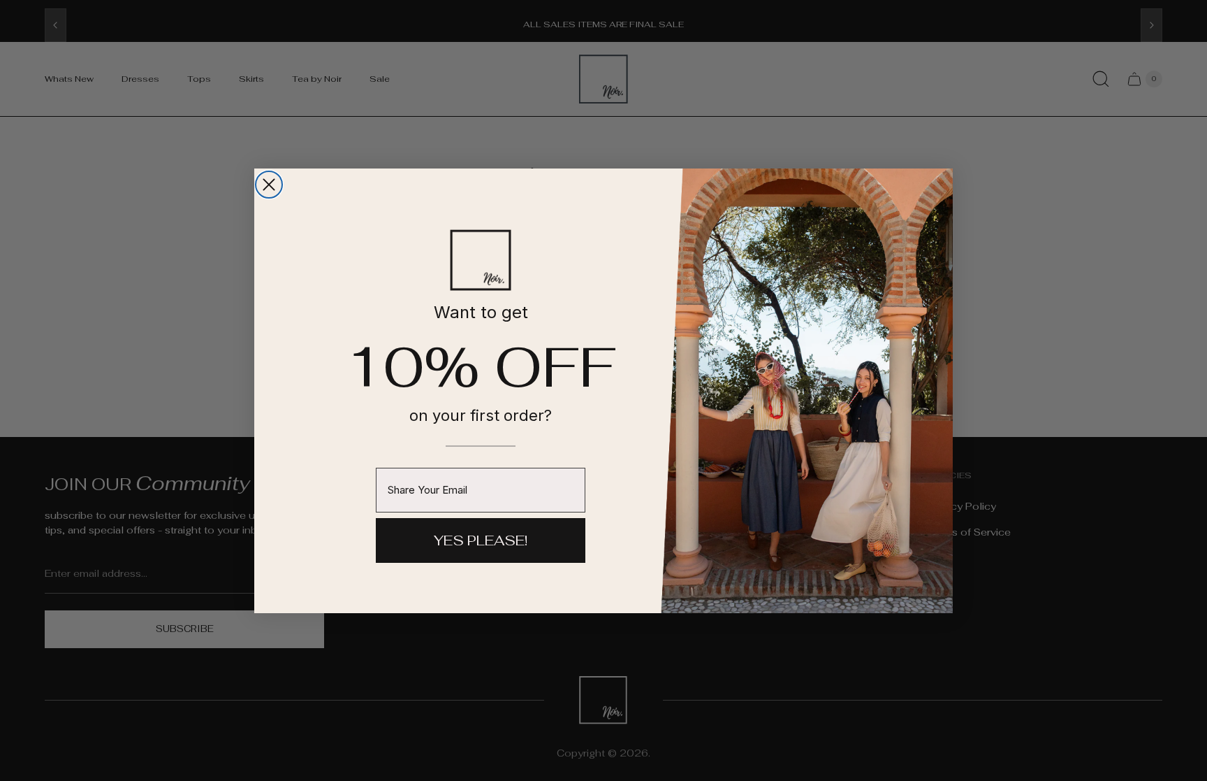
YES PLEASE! (480, 540)
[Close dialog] (269, 184)
